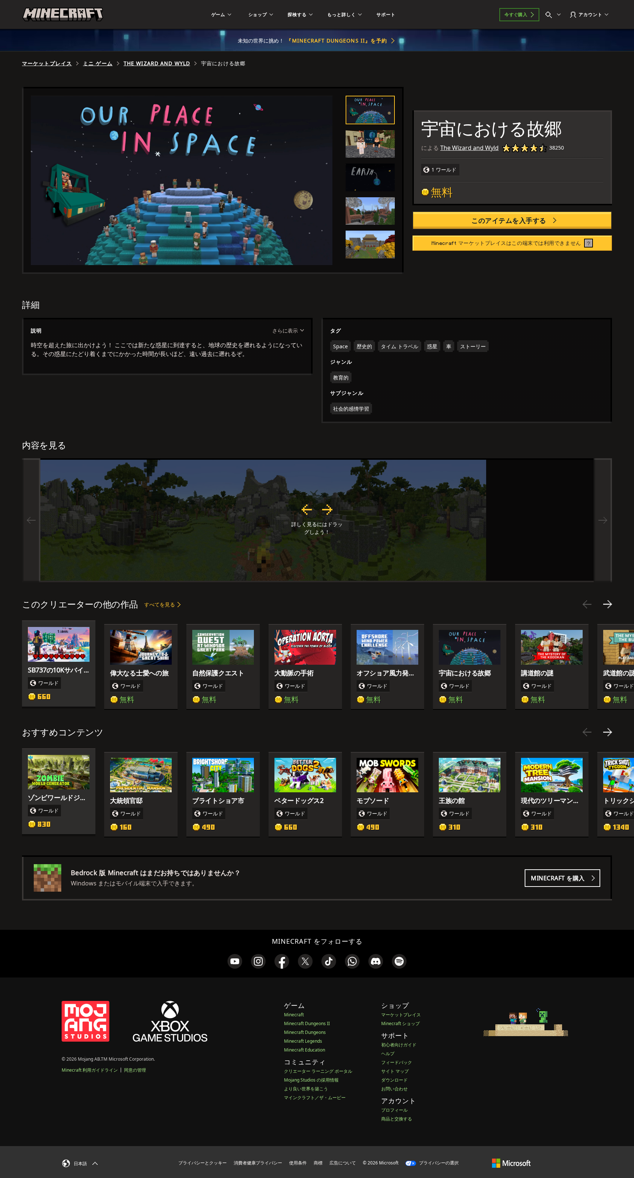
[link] (234, 961)
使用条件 (298, 1163)
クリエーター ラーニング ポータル (318, 1071)
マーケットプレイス (47, 63)
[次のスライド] (607, 604)
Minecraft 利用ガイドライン (90, 1070)
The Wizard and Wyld (157, 63)
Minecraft (294, 1015)
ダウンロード (394, 1080)
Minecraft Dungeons (305, 1032)
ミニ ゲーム (98, 63)
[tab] (370, 110)
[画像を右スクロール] (603, 520)
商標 (318, 1163)
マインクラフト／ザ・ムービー (315, 1097)
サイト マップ (395, 1071)
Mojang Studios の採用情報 (311, 1080)
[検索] (554, 15)
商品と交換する (396, 1119)
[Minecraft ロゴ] (62, 15)
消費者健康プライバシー (258, 1163)
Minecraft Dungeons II (307, 1023)
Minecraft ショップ (400, 1023)
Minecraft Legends (303, 1041)
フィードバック (396, 1062)
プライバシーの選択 (438, 1163)
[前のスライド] (587, 604)
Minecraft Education (304, 1050)
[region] (317, 520)
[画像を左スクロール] (31, 520)
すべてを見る (159, 604)
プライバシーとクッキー (202, 1163)
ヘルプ (387, 1053)
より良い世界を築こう (306, 1089)
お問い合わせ (394, 1089)
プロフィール (394, 1110)
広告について (342, 1163)
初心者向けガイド (398, 1045)
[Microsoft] (511, 1162)
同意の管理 (135, 1070)
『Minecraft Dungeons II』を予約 (336, 40)
